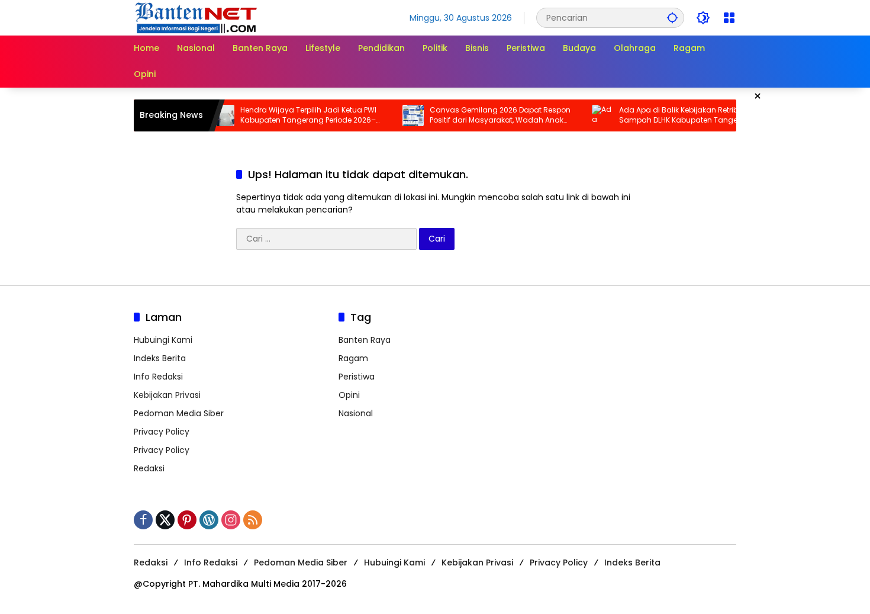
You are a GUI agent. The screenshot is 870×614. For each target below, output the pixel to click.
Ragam (353, 358)
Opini (349, 395)
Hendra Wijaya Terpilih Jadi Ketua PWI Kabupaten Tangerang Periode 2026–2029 (297, 115)
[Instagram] (230, 519)
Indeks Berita (160, 358)
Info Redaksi (158, 376)
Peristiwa (357, 376)
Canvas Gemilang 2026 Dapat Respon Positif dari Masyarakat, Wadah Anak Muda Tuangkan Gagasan (488, 115)
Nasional (356, 413)
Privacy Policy (161, 432)
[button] (672, 17)
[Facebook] (143, 519)
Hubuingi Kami (163, 340)
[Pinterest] (187, 519)
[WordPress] (208, 519)
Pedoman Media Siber (179, 413)
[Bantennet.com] (196, 17)
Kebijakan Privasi (167, 395)
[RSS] (252, 519)
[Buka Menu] (729, 18)
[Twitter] (165, 519)
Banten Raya (365, 340)
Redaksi (149, 468)
